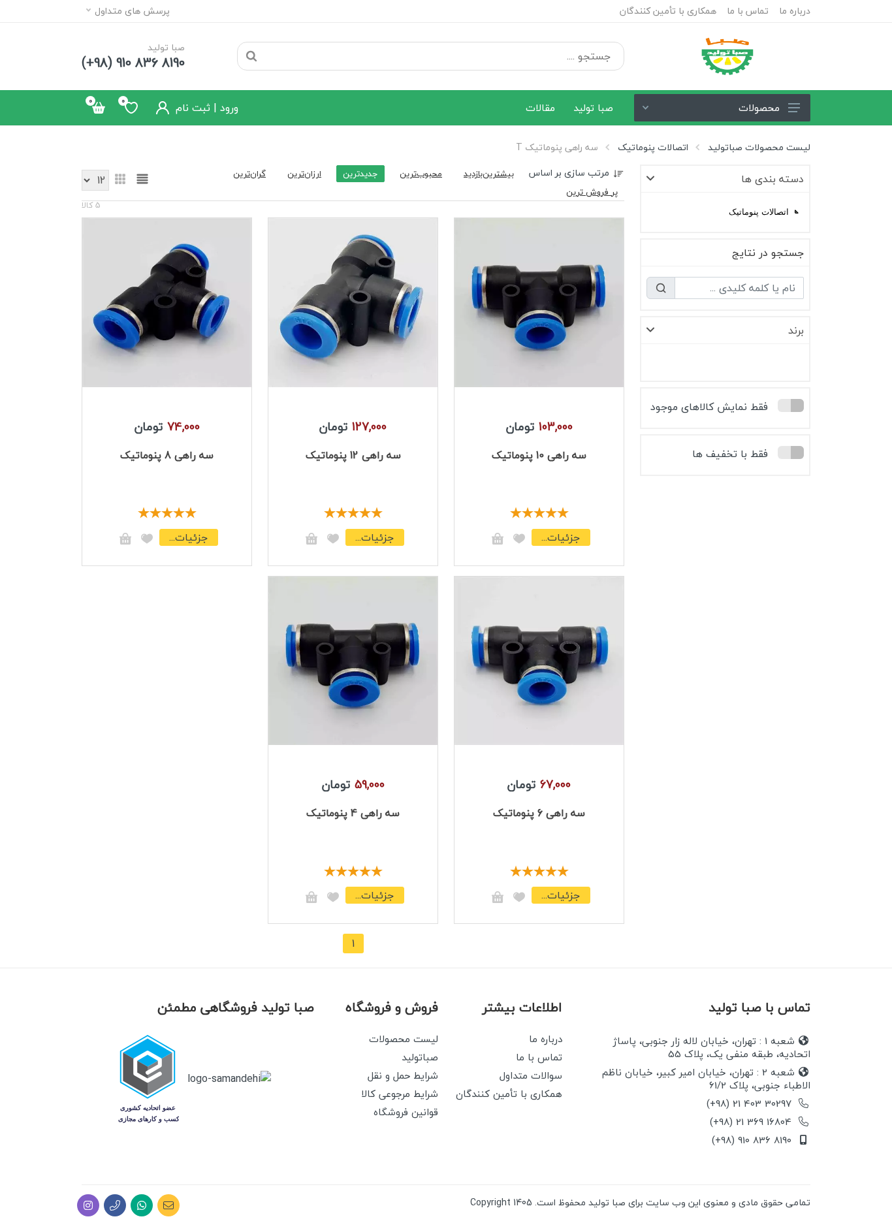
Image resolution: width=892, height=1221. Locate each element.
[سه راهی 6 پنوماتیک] (539, 659)
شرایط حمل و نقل (403, 1075)
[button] (796, 211)
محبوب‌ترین (421, 173)
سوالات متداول (531, 1075)
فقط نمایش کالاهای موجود (709, 407)
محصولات (759, 107)
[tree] (725, 212)
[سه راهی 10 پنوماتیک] (539, 301)
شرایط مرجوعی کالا (399, 1093)
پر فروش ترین (592, 192)
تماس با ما (748, 11)
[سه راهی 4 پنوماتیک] (353, 659)
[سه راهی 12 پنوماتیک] (353, 301)
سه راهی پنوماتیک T (557, 147)
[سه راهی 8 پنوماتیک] (166, 301)
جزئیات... (560, 537)
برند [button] (796, 330)
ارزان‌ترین (304, 173)
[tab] (725, 179)
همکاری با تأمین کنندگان (668, 11)
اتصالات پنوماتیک (653, 147)
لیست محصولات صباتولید (759, 147)
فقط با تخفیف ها (730, 454)
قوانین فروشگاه (406, 1111)
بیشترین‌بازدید (489, 173)
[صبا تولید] (727, 56)
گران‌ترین (249, 173)
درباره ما (794, 11)
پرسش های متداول (132, 11)
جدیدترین (360, 173)
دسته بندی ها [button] (772, 179)
